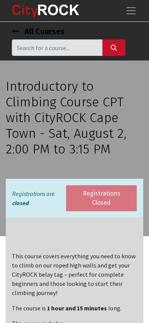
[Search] (113, 47)
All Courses (44, 31)
